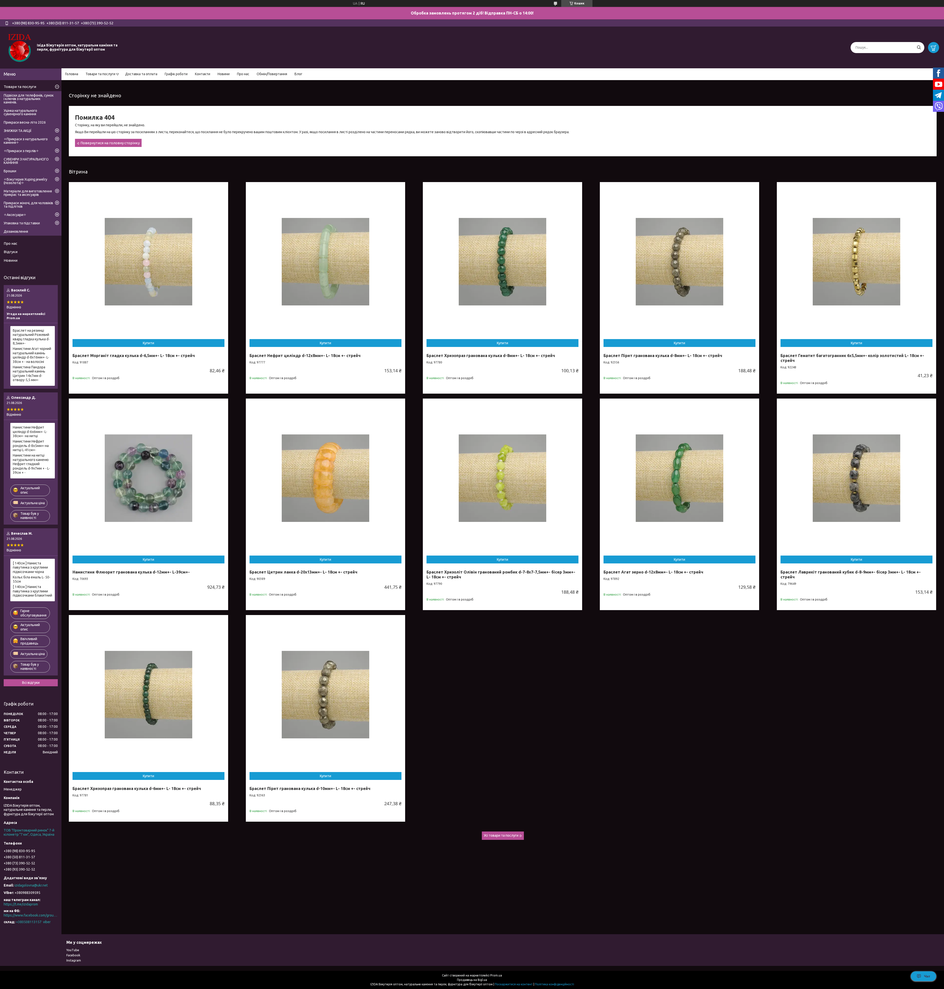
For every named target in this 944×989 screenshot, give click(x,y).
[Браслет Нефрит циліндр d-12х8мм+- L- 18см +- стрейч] (325, 261)
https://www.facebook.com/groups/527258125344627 (31, 915)
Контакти (202, 74)
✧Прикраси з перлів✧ (21, 151)
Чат (927, 976)
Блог (298, 74)
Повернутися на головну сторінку (110, 143)
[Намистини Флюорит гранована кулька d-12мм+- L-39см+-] (148, 478)
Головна (71, 74)
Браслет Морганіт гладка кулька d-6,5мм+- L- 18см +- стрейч (134, 355)
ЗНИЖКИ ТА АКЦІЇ (17, 131)
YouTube (72, 950)
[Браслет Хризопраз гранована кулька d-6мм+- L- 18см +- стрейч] (148, 694)
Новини (224, 74)
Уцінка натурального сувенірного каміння (20, 112)
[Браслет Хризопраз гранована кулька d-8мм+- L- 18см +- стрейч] (502, 261)
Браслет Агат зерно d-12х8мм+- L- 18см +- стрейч (653, 572)
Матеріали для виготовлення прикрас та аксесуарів (28, 193)
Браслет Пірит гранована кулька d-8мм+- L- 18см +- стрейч (663, 355)
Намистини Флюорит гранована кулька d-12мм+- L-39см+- (131, 572)
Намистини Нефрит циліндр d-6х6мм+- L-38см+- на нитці (30, 431)
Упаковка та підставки (22, 223)
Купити (148, 343)
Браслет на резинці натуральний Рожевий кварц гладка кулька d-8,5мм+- (31, 337)
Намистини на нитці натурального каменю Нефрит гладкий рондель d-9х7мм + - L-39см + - (31, 463)
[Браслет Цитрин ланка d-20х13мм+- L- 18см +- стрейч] (325, 478)
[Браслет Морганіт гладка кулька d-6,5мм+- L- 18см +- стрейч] (148, 261)
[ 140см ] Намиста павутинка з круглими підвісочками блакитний (32, 591)
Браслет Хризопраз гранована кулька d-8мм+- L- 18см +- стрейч (491, 355)
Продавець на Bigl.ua (472, 979)
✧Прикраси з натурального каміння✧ (26, 140)
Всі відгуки (31, 683)
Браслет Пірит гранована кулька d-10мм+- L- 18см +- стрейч (310, 788)
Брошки (10, 171)
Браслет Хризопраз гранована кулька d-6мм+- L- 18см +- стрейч (137, 788)
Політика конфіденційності (554, 984)
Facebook (73, 955)
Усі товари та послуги (501, 835)
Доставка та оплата (141, 74)
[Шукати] (918, 47)
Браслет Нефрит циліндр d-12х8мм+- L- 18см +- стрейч (305, 355)
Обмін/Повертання (272, 74)
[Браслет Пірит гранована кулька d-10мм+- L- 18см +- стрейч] (325, 694)
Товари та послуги (100, 74)
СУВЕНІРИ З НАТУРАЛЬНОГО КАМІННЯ (26, 161)
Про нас (243, 74)
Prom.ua (496, 975)
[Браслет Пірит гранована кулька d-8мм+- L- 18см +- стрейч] (679, 261)
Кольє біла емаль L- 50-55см (31, 579)
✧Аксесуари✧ (15, 215)
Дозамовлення (16, 231)
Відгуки (10, 252)
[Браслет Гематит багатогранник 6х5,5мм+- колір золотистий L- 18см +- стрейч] (856, 261)
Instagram (73, 960)
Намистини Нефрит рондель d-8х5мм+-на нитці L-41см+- (31, 445)
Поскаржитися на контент (514, 984)
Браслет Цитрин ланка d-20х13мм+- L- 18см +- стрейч (303, 572)
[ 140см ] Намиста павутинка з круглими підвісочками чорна (30, 567)
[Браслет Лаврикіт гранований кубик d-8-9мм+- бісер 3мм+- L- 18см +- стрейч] (856, 478)
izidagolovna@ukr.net (31, 885)
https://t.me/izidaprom (21, 904)
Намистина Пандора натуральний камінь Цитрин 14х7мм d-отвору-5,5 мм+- (29, 373)
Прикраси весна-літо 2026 (25, 122)
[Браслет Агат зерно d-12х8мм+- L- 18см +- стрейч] (679, 478)
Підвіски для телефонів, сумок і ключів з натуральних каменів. (29, 98)
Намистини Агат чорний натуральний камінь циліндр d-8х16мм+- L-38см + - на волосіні (32, 355)
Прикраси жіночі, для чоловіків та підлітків (28, 204)
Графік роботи (176, 74)
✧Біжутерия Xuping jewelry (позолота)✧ (25, 181)
